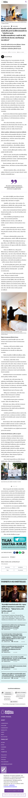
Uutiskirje (14, 701)
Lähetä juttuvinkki (21, 692)
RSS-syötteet (4, 736)
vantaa (13, 557)
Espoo (2, 744)
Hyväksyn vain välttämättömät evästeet (14, 794)
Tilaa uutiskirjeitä (4, 761)
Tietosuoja (3, 759)
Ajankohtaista (4, 723)
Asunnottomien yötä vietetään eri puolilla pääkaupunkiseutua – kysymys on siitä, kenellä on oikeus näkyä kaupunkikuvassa (14, 658)
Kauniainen (3, 747)
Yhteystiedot (4, 755)
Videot (2, 734)
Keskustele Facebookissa (8, 693)
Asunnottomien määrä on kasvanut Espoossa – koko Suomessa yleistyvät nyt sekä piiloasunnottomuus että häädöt (14, 626)
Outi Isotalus (13, 52)
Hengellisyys (4, 730)
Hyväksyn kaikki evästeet (14, 791)
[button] (14, 553)
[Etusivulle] (4, 2)
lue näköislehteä (6, 764)
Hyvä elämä (3, 725)
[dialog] (14, 785)
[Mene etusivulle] (7, 712)
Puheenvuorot (4, 727)
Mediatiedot (3, 757)
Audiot (2, 732)
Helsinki (3, 742)
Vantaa (2, 749)
